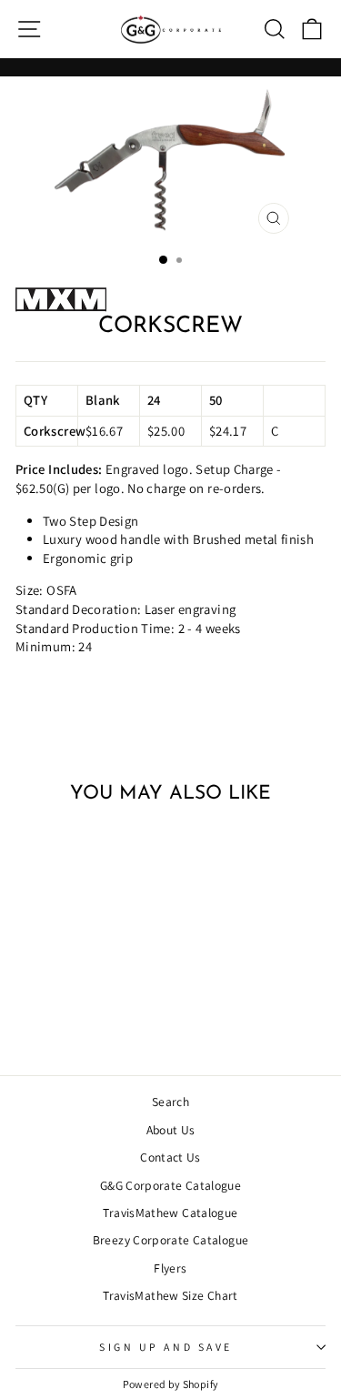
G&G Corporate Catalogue (170, 1185)
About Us (171, 1130)
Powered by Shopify (171, 1384)
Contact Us (170, 1157)
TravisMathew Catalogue (170, 1212)
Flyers (170, 1268)
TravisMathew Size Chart (170, 1295)
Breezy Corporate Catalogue (171, 1240)
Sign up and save (166, 1347)
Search (170, 1101)
